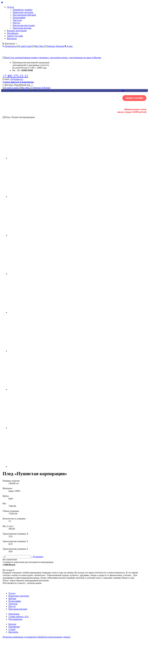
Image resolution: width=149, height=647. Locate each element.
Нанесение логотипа (23, 12)
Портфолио (12, 33)
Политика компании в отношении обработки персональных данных (37, 637)
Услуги (10, 7)
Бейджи (12, 598)
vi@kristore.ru (16, 79)
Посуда (16, 23)
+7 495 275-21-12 (15, 76)
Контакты (12, 38)
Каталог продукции (17, 30)
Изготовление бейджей (24, 15)
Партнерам (13, 614)
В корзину (38, 556)
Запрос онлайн (134, 98)
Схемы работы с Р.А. (18, 616)
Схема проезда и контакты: (18, 82)
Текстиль (17, 20)
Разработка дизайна (22, 9)
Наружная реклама (22, 28)
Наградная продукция (24, 25)
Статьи (11, 629)
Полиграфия (19, 17)
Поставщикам (15, 619)
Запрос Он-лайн (15, 36)
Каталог (12, 624)
